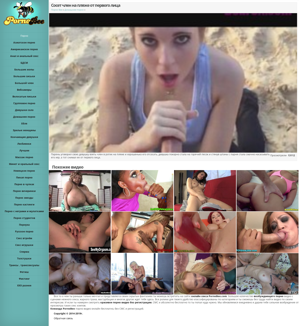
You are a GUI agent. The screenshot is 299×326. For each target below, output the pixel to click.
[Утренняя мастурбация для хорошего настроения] (205, 190)
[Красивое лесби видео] (142, 274)
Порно (24, 35)
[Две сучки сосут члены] (205, 274)
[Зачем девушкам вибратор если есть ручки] (80, 232)
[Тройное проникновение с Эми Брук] (142, 232)
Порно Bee (56, 9)
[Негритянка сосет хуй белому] (142, 190)
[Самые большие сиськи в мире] (80, 190)
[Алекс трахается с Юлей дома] (80, 274)
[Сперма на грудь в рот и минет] (267, 232)
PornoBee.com (218, 296)
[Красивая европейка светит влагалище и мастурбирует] (205, 232)
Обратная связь (63, 318)
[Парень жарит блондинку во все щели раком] (267, 190)
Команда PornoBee (62, 308)
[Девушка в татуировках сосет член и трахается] (267, 274)
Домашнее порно (74, 9)
